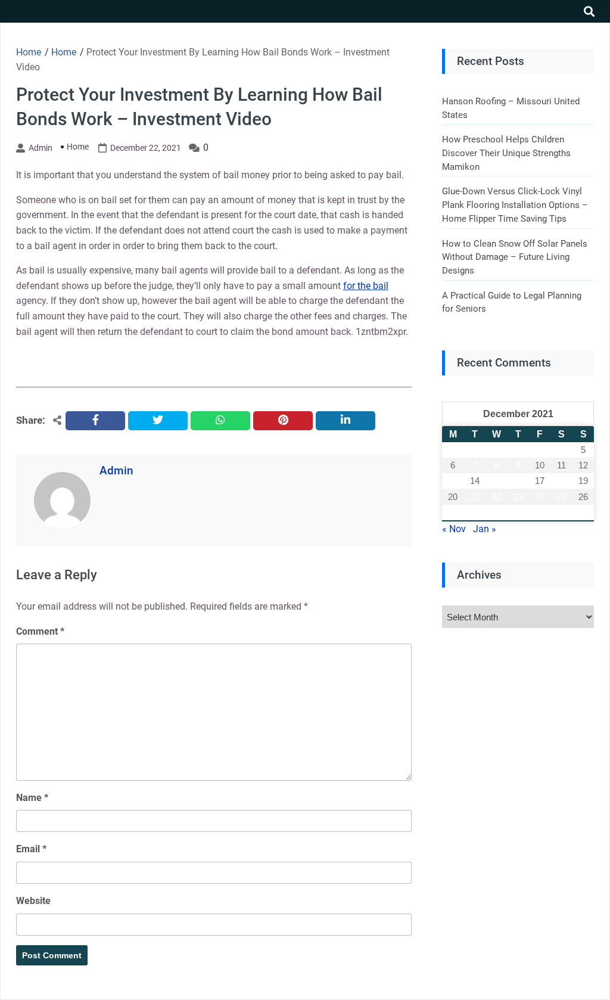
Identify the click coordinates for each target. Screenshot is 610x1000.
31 (539, 512)
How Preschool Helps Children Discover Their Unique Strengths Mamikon (506, 153)
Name (32, 797)
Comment (40, 631)
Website (33, 900)
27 (453, 512)
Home (78, 146)
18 (562, 481)
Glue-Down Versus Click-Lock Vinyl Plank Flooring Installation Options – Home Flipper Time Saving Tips (515, 204)
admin (40, 148)
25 (562, 497)
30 (518, 512)
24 (539, 497)
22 (496, 497)
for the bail (365, 285)
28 (475, 512)
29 (496, 512)
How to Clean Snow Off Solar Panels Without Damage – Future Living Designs (514, 257)
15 (496, 481)
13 (453, 481)
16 (518, 481)
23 (518, 497)
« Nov (454, 529)
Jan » (484, 529)
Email (31, 849)
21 (475, 497)
